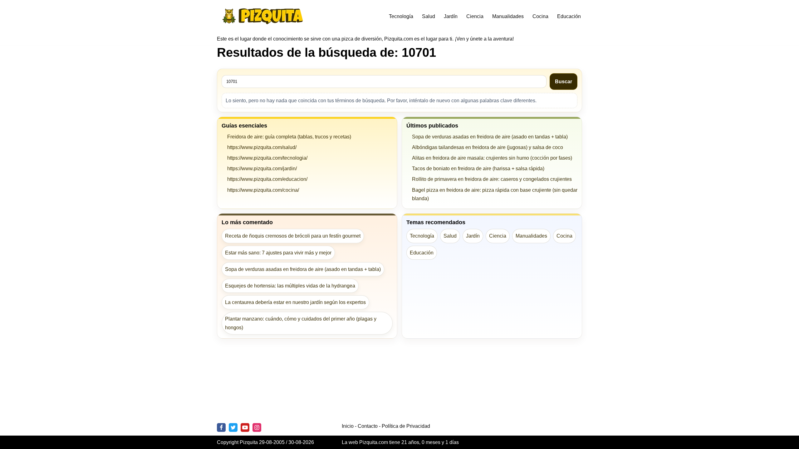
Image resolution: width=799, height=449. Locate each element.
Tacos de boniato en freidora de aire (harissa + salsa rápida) (478, 168)
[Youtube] (245, 427)
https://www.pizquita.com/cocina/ (263, 190)
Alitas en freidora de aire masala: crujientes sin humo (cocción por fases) (492, 158)
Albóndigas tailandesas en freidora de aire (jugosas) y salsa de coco (487, 147)
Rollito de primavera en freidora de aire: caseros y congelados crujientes (492, 179)
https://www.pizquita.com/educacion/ (267, 179)
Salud (428, 16)
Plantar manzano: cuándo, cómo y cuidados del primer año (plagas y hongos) (300, 323)
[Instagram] (256, 427)
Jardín (451, 16)
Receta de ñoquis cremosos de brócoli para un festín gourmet (292, 236)
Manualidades (508, 16)
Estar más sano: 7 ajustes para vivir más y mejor (278, 252)
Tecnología (401, 16)
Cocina (540, 16)
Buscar (563, 81)
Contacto (368, 426)
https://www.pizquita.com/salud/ (262, 147)
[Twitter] (233, 427)
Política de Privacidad (406, 426)
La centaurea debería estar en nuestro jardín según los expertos (295, 302)
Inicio (348, 426)
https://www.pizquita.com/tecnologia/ (267, 158)
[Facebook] (221, 427)
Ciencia (474, 16)
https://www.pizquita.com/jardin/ (262, 168)
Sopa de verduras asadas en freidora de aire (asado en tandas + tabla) (490, 136)
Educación (569, 16)
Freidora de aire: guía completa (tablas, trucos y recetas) (289, 136)
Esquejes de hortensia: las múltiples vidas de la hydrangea (290, 285)
